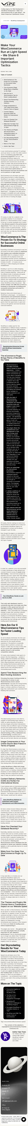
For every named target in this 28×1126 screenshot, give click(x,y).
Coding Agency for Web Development (12, 9)
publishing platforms (10, 329)
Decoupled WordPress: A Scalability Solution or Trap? (14, 1009)
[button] (25, 3)
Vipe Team (22, 1032)
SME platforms (21, 329)
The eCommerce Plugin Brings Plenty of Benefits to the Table (11, 89)
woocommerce (8, 1021)
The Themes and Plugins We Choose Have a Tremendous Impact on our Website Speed (11, 132)
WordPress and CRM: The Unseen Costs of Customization (14, 1015)
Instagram (5, 1088)
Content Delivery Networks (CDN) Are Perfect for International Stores (11, 114)
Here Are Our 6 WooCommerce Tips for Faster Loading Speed (11, 95)
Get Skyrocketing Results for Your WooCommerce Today (11, 139)
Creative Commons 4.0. (17, 1027)
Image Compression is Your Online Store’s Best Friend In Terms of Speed (11, 107)
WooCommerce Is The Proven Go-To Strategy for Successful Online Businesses (11, 82)
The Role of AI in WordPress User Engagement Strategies (13, 996)
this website (18, 1025)
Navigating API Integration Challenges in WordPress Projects (14, 1003)
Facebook (5, 1085)
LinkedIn (4, 1091)
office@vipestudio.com (9, 1101)
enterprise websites (9, 331)
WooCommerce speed (19, 1021)
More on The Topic (9, 143)
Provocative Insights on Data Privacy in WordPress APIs (13, 990)
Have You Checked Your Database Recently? (11, 120)
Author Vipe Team (9, 146)
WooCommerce (5, 338)
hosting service (10, 719)
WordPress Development (8, 11)
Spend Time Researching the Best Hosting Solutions (11, 101)
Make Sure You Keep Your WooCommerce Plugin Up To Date (11, 125)
